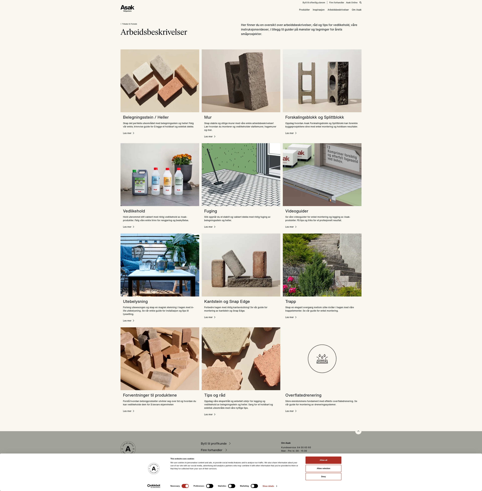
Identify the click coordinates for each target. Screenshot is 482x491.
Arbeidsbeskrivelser (338, 9)
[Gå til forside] (127, 8)
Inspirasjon (319, 9)
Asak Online (351, 2)
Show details (268, 486)
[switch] (209, 486)
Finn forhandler (336, 2)
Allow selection (323, 468)
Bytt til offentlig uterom (314, 2)
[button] (358, 431)
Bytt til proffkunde (214, 443)
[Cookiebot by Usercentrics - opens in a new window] (154, 486)
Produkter (304, 9)
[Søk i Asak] (360, 2)
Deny (323, 476)
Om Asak (357, 9)
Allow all (323, 460)
